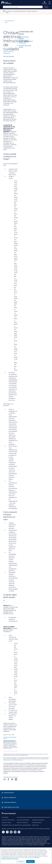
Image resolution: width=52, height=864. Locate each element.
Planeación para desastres (38, 819)
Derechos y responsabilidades (24, 825)
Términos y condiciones (22, 822)
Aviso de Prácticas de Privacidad (24, 817)
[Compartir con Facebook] (8, 779)
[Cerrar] (49, 849)
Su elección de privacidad (23, 819)
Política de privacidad (17, 759)
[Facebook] (7, 832)
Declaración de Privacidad (12, 858)
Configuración (21, 861)
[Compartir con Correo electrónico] (4, 779)
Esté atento (8, 11)
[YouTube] (11, 832)
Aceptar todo (30, 861)
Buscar (46, 6)
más (7, 12)
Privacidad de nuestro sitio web (9, 825)
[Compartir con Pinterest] (16, 779)
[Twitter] (3, 832)
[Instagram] (18, 832)
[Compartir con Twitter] (12, 779)
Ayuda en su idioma (6, 822)
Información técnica (37, 822)
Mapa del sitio (35, 825)
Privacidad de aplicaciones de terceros (41, 817)
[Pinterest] (15, 832)
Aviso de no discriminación (8, 819)
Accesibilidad (5, 817)
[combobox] (23, 7)
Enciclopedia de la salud (9, 21)
